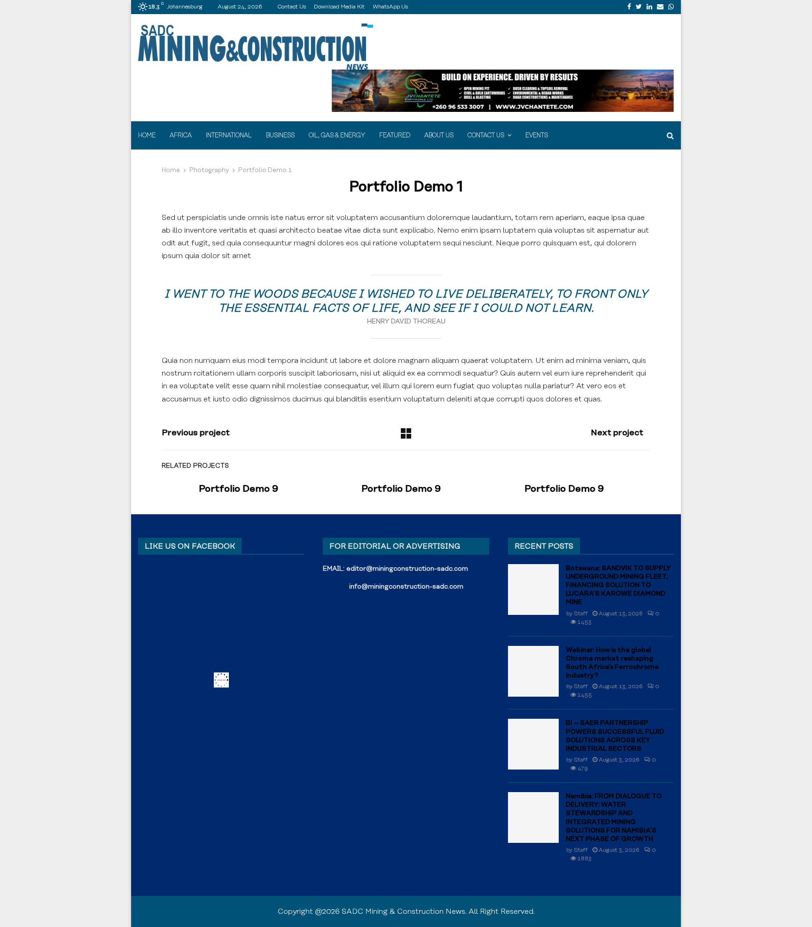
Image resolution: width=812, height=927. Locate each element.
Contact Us (291, 7)
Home (147, 135)
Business (280, 135)
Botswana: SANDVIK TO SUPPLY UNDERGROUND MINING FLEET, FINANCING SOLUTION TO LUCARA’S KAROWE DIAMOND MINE (618, 585)
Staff (581, 614)
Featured (394, 135)
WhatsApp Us (390, 7)
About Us (438, 135)
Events (536, 135)
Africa (181, 135)
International (229, 135)
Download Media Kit (339, 7)
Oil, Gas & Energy (337, 135)
